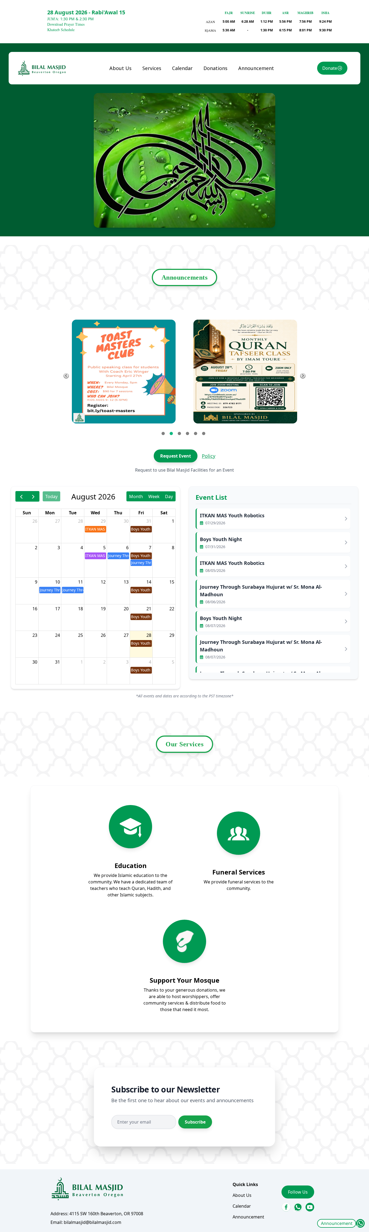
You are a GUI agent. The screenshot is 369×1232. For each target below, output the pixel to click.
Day (169, 496)
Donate (329, 68)
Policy (208, 456)
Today (51, 496)
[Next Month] (33, 496)
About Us (120, 68)
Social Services (162, 101)
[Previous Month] (21, 496)
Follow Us (298, 1192)
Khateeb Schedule (61, 29)
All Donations (222, 80)
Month (136, 496)
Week (154, 496)
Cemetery (156, 130)
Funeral (155, 80)
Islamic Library (154, 115)
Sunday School (161, 91)
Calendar (182, 68)
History (121, 91)
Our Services (184, 744)
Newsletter (125, 101)
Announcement (337, 1223)
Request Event (175, 456)
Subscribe (195, 1122)
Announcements (185, 277)
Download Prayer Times (66, 24)
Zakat (214, 91)
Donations (215, 68)
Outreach (156, 140)
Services (151, 68)
